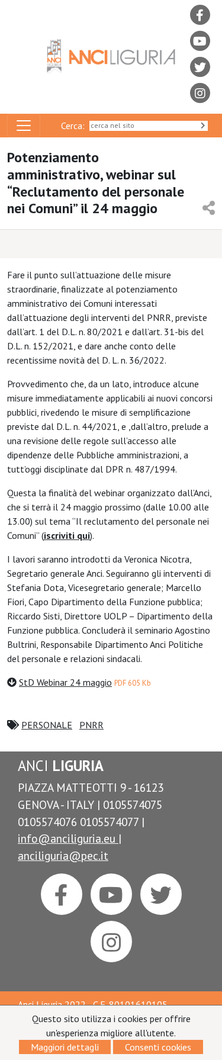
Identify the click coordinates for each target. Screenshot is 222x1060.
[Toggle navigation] (23, 125)
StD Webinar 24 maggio (65, 682)
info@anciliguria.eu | (69, 838)
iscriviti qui (67, 535)
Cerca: (75, 125)
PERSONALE (46, 725)
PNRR (91, 725)
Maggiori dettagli (65, 1047)
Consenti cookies (158, 1047)
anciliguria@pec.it (63, 855)
